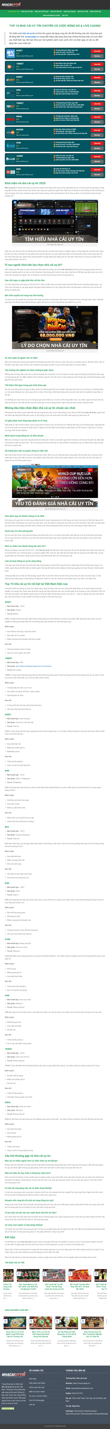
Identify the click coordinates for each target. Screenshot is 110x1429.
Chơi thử (97, 51)
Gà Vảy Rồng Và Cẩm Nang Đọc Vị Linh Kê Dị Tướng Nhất (42, 1334)
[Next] (102, 1282)
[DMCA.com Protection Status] (8, 1408)
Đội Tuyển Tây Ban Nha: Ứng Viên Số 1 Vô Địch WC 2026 (68, 1286)
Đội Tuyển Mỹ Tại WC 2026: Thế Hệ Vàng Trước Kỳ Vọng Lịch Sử (42, 1286)
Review (97, 56)
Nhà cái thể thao (42, 11)
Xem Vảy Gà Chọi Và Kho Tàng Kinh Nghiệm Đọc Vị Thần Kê (68, 1334)
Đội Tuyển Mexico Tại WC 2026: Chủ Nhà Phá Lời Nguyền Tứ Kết (16, 1286)
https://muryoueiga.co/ (81, 1383)
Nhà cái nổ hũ (56, 11)
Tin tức (65, 15)
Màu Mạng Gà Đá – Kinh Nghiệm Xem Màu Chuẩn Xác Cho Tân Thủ (94, 1334)
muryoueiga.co (32, 36)
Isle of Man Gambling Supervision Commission (33, 666)
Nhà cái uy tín (13, 11)
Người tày (76, 1406)
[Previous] (8, 1282)
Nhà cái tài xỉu (27, 11)
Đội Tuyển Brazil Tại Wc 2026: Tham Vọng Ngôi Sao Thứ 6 (94, 1286)
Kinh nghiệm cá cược (51, 15)
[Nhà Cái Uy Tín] (12, 5)
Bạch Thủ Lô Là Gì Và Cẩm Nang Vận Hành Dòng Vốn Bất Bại (16, 1334)
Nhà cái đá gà (95, 11)
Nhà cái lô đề (83, 11)
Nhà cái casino (70, 11)
